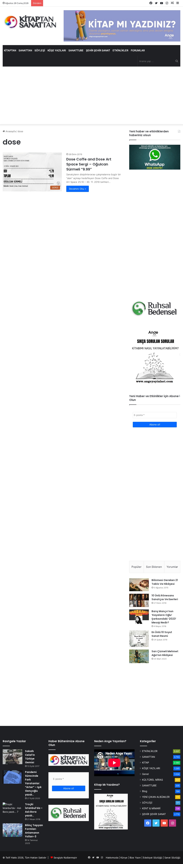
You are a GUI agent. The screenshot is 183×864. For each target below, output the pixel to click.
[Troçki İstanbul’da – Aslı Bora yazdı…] (12, 809)
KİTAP (145, 762)
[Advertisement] (91, 95)
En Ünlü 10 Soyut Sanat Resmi (162, 634)
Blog (144, 791)
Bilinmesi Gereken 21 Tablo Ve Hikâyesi (165, 582)
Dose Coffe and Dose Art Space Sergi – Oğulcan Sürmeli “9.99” (88, 164)
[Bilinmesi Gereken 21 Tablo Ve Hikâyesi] (139, 584)
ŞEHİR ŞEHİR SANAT (98, 50)
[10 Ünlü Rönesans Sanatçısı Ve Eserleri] (139, 600)
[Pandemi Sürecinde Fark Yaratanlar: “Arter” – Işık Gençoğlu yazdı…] (12, 777)
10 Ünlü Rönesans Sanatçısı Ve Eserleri (165, 597)
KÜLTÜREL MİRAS (152, 779)
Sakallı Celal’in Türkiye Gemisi (30, 756)
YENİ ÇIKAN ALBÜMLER (156, 796)
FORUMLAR (138, 50)
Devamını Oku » (77, 188)
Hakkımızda (112, 857)
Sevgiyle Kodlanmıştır (65, 857)
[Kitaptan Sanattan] (30, 22)
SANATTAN (25, 50)
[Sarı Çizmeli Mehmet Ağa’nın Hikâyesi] (139, 656)
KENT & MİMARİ (151, 808)
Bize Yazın (135, 857)
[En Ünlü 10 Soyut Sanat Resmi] (139, 638)
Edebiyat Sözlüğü (152, 857)
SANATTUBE (75, 50)
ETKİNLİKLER (120, 50)
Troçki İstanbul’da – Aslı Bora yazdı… (34, 809)
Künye (123, 857)
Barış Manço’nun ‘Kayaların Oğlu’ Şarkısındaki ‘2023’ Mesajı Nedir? (164, 616)
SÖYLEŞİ (39, 50)
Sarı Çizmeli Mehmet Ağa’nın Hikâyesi (165, 653)
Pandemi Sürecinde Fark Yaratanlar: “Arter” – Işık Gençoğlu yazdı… (33, 783)
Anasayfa (10, 131)
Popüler (137, 566)
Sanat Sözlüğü (172, 857)
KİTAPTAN (10, 50)
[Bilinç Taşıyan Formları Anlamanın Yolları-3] (12, 830)
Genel (145, 774)
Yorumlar (172, 566)
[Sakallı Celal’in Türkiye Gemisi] (12, 756)
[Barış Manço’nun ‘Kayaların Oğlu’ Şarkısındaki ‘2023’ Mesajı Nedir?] (139, 616)
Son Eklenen (154, 566)
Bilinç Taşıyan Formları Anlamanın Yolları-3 (34, 830)
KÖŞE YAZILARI (57, 50)
